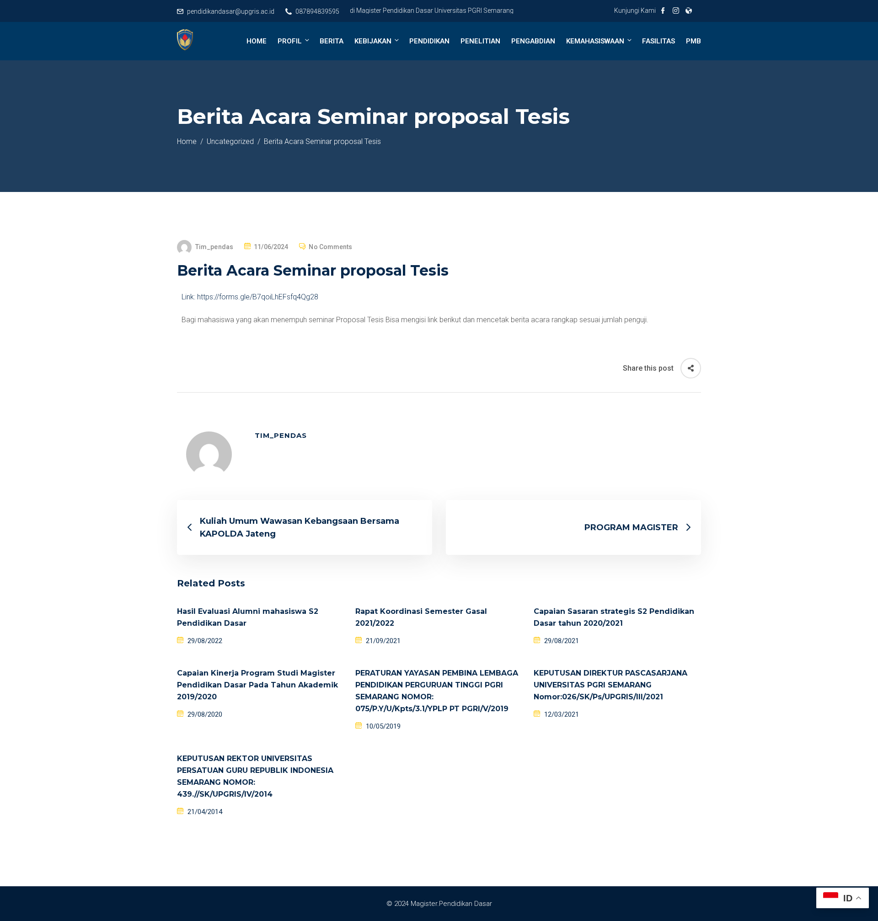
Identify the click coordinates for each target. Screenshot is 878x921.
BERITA (331, 41)
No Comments (330, 246)
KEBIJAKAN (372, 41)
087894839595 (317, 11)
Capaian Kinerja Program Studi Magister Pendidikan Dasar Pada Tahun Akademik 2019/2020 (257, 685)
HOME (256, 41)
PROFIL (290, 41)
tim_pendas (214, 246)
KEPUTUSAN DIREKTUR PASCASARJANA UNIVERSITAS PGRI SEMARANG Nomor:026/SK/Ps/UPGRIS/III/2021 (610, 685)
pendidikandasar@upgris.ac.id (230, 11)
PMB (693, 41)
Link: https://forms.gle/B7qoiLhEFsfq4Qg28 (250, 297)
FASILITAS (658, 41)
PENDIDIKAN (429, 41)
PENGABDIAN (533, 41)
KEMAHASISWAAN (595, 41)
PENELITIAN (480, 41)
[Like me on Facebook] (663, 11)
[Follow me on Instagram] (676, 11)
